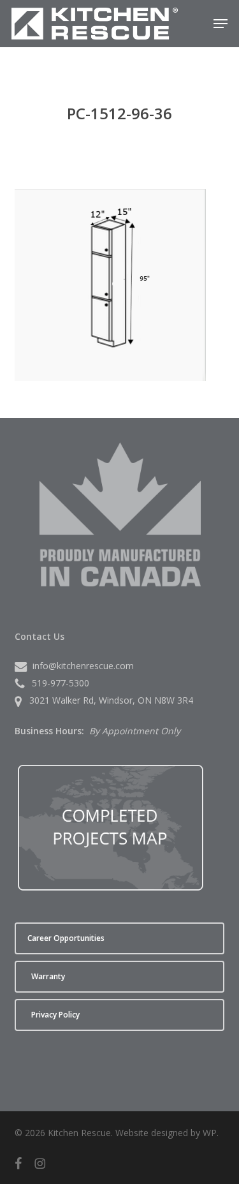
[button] (221, 23)
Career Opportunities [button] (66, 938)
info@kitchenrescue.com (83, 666)
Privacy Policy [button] (55, 1014)
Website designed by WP (166, 1133)
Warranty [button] (48, 976)
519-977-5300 (60, 683)
